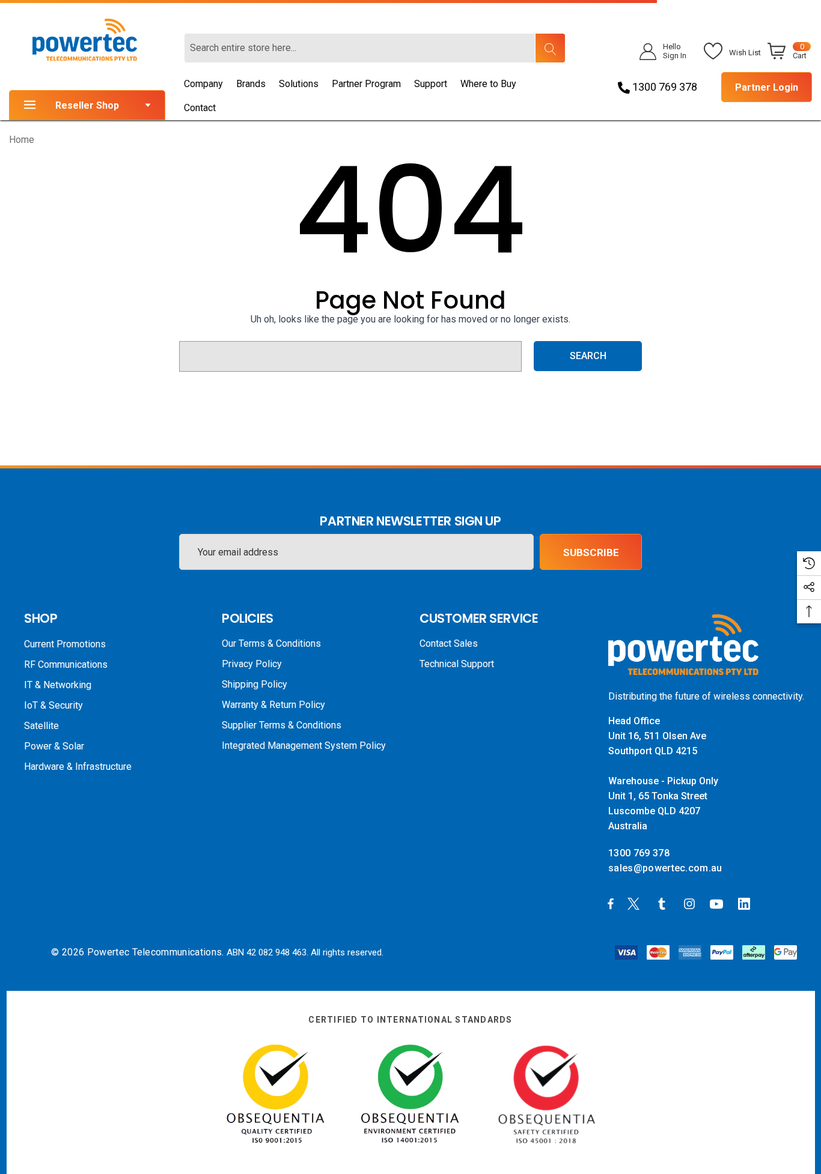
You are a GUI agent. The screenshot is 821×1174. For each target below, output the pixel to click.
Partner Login (766, 87)
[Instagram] (691, 903)
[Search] (550, 48)
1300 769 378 (663, 86)
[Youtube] (718, 903)
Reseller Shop (87, 105)
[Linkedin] (746, 903)
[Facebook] (610, 903)
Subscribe (591, 552)
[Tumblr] (664, 903)
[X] (635, 903)
